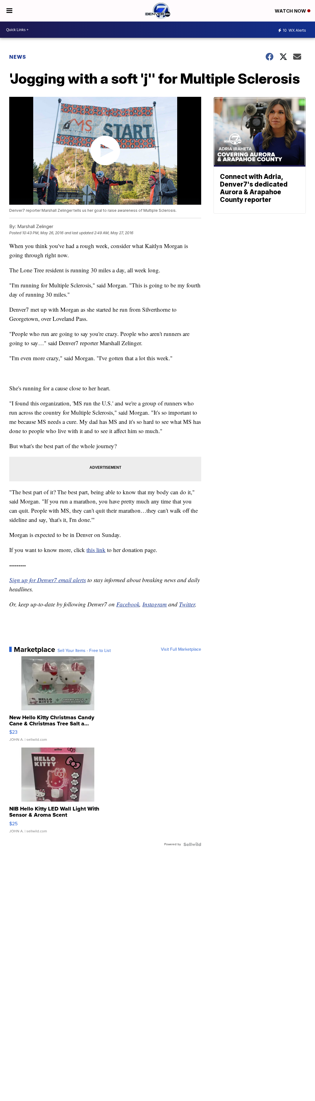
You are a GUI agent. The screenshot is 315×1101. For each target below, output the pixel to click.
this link (96, 550)
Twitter (187, 604)
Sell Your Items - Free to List (84, 651)
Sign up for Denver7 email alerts (47, 580)
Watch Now (291, 11)
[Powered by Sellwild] (192, 844)
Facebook (127, 604)
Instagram (154, 604)
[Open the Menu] (9, 11)
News (17, 57)
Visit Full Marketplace (181, 649)
